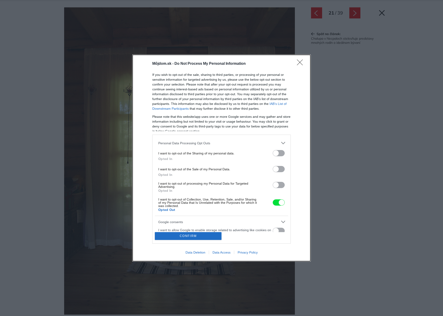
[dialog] (221, 158)
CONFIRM (188, 236)
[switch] (279, 153)
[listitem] (221, 143)
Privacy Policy (248, 252)
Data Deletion (195, 252)
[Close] (301, 63)
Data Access (221, 252)
